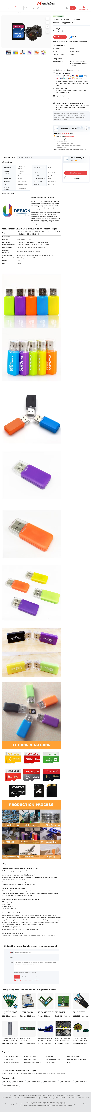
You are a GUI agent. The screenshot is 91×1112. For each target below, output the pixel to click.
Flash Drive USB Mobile (30, 1056)
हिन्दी (76, 1097)
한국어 (67, 1097)
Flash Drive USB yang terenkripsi (32, 1062)
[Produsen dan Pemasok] (45, 3)
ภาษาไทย (81, 1097)
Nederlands (56, 1097)
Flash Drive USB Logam (73, 1056)
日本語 (72, 1097)
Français (29, 1097)
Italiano (44, 1097)
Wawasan (79, 1095)
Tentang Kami (13, 1095)
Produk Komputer (12, 13)
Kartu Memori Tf (80, 1081)
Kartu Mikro (6, 1081)
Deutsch (49, 1097)
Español (17, 1097)
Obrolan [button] (74, 37)
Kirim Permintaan (59, 37)
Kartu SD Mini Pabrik (67, 1081)
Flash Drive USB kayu (7, 1059)
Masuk (56, 149)
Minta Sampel (83, 41)
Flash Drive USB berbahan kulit (10, 1062)
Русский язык (36, 1097)
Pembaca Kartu (22, 13)
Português (23, 1097)
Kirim (17, 977)
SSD (68, 1062)
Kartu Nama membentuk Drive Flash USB (78, 1059)
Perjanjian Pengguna (29, 1095)
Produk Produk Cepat (70, 1095)
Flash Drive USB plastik (30, 1059)
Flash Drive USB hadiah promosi (10, 1056)
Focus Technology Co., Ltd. (40, 1102)
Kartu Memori (49, 1056)
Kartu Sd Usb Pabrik (18, 1081)
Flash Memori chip (51, 1062)
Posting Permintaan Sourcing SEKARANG (26, 980)
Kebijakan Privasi (40, 1095)
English (11, 1097)
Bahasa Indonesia (50, 1099)
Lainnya (4, 1089)
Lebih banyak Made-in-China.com (55, 1095)
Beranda (4, 13)
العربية (62, 1097)
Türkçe (87, 1097)
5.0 (70, 160)
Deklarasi (20, 1095)
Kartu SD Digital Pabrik (34, 1081)
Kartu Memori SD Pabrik (50, 1081)
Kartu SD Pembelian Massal (10, 1085)
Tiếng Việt (41, 1099)
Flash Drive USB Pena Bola (53, 1059)
